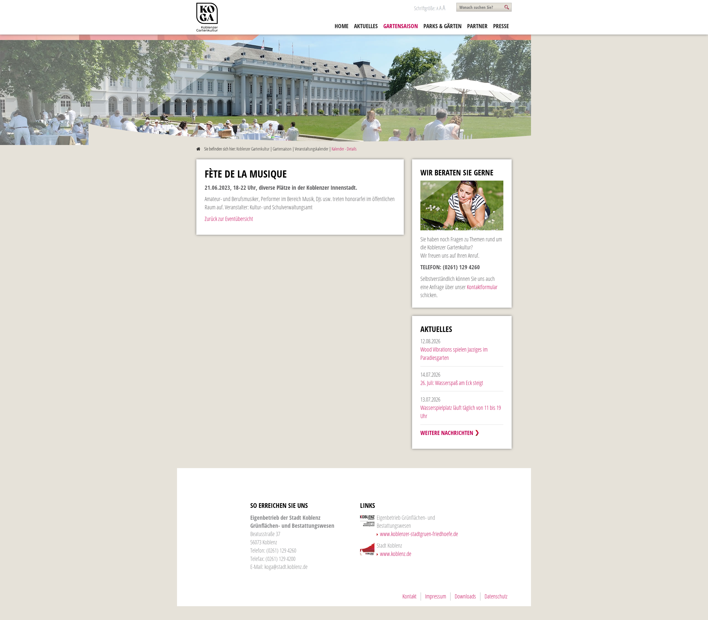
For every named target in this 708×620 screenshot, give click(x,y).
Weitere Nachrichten (446, 433)
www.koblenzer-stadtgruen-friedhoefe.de (419, 534)
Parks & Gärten (442, 26)
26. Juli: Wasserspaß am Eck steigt (451, 383)
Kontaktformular (482, 287)
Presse (501, 26)
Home (341, 26)
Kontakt (409, 596)
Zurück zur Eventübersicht (229, 219)
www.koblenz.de (395, 554)
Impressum (435, 596)
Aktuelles (366, 26)
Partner (477, 26)
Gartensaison (400, 26)
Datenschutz (496, 596)
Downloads (465, 596)
